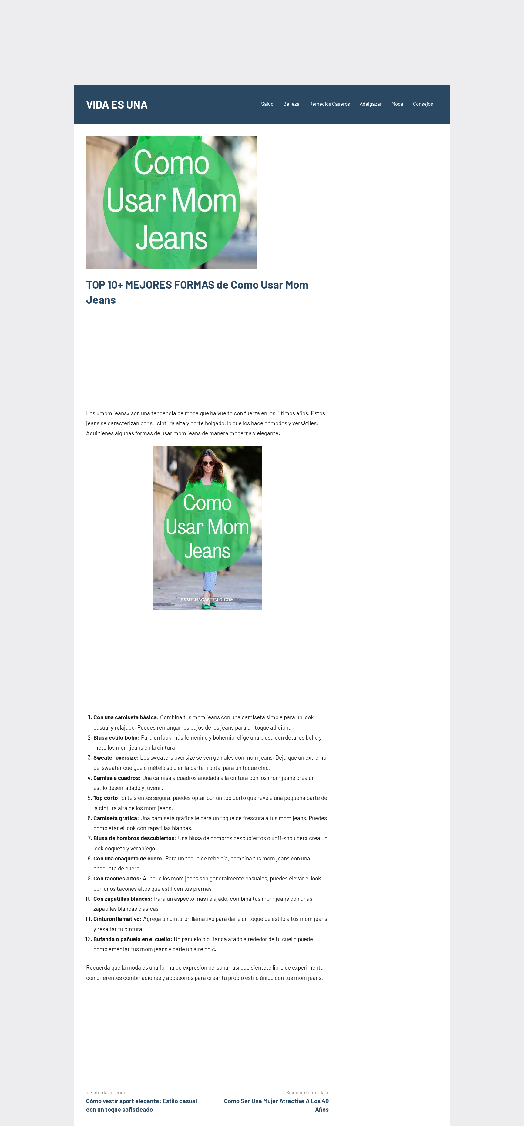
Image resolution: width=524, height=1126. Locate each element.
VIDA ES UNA (117, 104)
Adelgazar (371, 104)
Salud (267, 104)
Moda (397, 104)
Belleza (291, 104)
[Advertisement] (262, 42)
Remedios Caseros (329, 104)
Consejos (423, 104)
